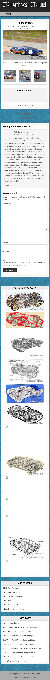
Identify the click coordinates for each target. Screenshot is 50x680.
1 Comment (37, 27)
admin (12, 27)
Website (6, 251)
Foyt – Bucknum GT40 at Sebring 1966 (18, 644)
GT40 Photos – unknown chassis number (19, 605)
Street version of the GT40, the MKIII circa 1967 (22, 648)
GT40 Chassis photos (11, 592)
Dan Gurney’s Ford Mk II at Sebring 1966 (19, 636)
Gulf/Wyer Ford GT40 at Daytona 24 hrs (19, 640)
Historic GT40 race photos (14, 609)
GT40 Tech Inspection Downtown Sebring (20, 657)
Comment (7, 204)
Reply (6, 185)
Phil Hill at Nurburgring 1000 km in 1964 (19, 661)
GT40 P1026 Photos (11, 623)
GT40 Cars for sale (10, 588)
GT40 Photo (26, 28)
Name (6, 234)
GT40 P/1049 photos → (25, 114)
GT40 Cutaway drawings (13, 596)
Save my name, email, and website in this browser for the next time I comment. (24, 264)
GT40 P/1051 (25, 22)
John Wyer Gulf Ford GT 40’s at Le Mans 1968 (21, 627)
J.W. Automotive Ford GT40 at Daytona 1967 (21, 632)
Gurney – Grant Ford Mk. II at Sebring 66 (19, 653)
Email (6, 242)
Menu (8, 14)
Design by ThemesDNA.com (25, 677)
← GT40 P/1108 (25, 118)
